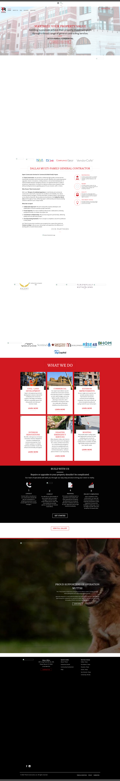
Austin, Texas (84, 669)
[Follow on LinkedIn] (29, 766)
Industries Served (65, 664)
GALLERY (26, 10)
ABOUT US (15, 10)
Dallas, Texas (84, 662)
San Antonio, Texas (86, 672)
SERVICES (32, 10)
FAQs (62, 669)
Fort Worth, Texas (85, 664)
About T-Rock (64, 662)
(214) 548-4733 (46, 666)
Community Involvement (67, 667)
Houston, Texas (85, 667)
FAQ (21, 10)
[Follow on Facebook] (27, 766)
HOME (9, 10)
